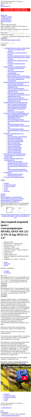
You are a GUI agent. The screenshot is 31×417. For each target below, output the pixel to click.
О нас (5, 189)
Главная (6, 183)
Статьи (6, 188)
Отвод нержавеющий (14, 146)
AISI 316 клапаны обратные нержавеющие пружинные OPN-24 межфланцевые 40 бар (18, 99)
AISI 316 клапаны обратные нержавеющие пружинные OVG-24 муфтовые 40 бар (18, 90)
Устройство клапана (10, 185)
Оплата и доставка (9, 186)
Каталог (3, 45)
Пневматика (7, 172)
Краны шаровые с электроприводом (14, 66)
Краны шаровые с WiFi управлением (18, 76)
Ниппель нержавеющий (15, 144)
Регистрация (4, 412)
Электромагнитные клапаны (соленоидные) (17, 48)
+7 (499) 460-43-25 (6, 407)
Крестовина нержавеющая (15, 141)
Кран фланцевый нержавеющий (17, 107)
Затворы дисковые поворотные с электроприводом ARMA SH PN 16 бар (18, 166)
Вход (2, 4)
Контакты (7, 191)
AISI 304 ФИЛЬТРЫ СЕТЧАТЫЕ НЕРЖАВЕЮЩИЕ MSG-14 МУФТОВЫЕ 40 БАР (17, 116)
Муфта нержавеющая (14, 143)
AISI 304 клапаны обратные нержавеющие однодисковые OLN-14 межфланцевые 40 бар (19, 94)
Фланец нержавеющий (14, 149)
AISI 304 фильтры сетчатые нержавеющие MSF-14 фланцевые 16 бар (18, 125)
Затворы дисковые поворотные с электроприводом (13, 159)
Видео (6, 265)
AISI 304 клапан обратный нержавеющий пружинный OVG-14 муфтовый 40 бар (18, 85)
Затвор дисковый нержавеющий (17, 104)
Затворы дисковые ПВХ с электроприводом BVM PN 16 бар (18, 162)
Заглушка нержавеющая (15, 138)
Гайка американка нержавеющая (17, 136)
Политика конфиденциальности (10, 415)
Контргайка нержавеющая (15, 139)
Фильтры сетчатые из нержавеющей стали (16, 113)
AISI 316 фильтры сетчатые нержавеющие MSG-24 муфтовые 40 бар (18, 121)
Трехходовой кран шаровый (16, 112)
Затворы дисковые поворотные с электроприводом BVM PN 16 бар (18, 170)
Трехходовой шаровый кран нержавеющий (16, 79)
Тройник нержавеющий (15, 147)
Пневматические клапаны (15, 174)
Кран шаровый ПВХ (14, 74)
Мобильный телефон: (7, 34)
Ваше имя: (4, 33)
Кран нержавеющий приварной (17, 105)
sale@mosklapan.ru (6, 19)
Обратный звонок (6, 21)
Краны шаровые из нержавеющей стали (16, 102)
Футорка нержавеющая (14, 150)
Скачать (9, 16)
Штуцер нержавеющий (14, 152)
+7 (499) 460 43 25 (6, 18)
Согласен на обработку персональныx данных (16, 36)
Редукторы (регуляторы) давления (14, 177)
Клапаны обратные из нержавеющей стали (16, 82)
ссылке (23, 363)
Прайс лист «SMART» (4, 15)
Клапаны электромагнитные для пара (19, 56)
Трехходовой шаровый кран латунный (19, 77)
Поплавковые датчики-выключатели (15, 153)
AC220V (6, 271)
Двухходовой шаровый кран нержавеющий (16, 72)
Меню (2, 180)
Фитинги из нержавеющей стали (14, 133)
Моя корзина (5, 6)
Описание (7, 263)
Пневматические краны (15, 175)
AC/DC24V (7, 272)
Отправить (4, 38)
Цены (5, 262)
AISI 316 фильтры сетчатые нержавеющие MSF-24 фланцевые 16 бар (18, 130)
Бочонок (10, 135)
